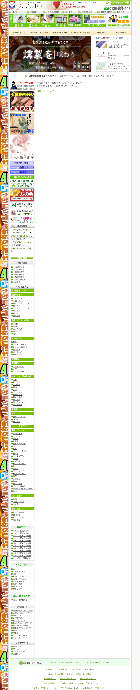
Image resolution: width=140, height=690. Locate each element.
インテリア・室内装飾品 (21, 376)
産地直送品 (17, 434)
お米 (15, 491)
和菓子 (15, 441)
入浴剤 (15, 504)
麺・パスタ (17, 484)
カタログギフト (52, 76)
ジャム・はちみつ (20, 486)
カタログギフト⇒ (19, 291)
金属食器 (16, 331)
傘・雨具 (16, 422)
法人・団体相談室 (20, 600)
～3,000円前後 (18, 274)
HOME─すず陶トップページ (17, 12)
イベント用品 (18, 512)
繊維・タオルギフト (68, 679)
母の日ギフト (18, 586)
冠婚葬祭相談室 (104, 12)
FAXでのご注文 (19, 621)
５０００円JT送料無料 (22, 551)
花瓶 (15, 380)
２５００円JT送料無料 (22, 538)
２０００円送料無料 (21, 533)
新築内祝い (89, 669)
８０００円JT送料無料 (22, 556)
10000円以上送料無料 (21, 558)
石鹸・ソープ (18, 502)
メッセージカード (20, 635)
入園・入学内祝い (20, 579)
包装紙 (15, 633)
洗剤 (15, 499)
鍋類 (15, 342)
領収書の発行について (22, 628)
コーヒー (16, 446)
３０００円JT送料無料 (22, 543)
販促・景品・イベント (89, 683)
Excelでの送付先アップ (22, 623)
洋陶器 (15, 326)
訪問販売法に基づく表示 (23, 611)
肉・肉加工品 (18, 456)
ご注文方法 (17, 618)
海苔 (15, 476)
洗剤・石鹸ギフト (69, 683)
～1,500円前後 (18, 270)
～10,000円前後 (19, 280)
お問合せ (122, 12)
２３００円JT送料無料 (22, 536)
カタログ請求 (87, 12)
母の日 (51, 674)
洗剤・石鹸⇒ (17, 496)
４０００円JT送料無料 (22, 548)
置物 (15, 387)
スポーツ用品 (18, 367)
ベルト (15, 419)
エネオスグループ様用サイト (94, 688)
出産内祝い (50, 669)
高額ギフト (17, 282)
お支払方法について (21, 613)
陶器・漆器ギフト (108, 76)
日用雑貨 (16, 515)
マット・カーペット (21, 308)
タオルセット (18, 298)
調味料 (15, 469)
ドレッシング (18, 471)
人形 (15, 390)
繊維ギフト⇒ (17, 295)
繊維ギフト (64, 76)
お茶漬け (16, 479)
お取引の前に (52, 12)
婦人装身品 (17, 397)
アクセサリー (18, 371)
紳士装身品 (17, 395)
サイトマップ (96, 2)
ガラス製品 (17, 329)
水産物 (15, 459)
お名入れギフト (19, 444)
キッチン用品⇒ (18, 338)
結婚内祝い (63, 669)
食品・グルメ (93, 76)
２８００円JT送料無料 (22, 541)
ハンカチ (16, 313)
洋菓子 (15, 439)
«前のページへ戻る (46, 91)
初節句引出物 (18, 576)
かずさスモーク (19, 464)
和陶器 (15, 324)
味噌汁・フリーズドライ (23, 489)
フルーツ (16, 436)
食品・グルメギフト (88, 679)
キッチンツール (19, 344)
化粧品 (15, 369)
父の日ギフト (18, 589)
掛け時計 (16, 400)
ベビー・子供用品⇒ (20, 426)
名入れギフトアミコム (63, 688)
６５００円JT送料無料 (22, 553)
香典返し (89, 674)
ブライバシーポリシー (22, 649)
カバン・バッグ (19, 417)
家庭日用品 (17, 354)
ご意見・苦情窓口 (20, 651)
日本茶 (15, 454)
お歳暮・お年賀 (19, 571)
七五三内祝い (18, 581)
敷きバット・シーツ (21, 303)
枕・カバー (17, 306)
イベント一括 (18, 517)
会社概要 (34, 12)
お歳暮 (78, 674)
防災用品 (16, 520)
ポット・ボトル (19, 352)
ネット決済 (69, 12)
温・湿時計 (17, 405)
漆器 (15, 334)
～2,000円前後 (18, 272)
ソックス (16, 311)
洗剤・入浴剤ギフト (79, 76)
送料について (18, 615)
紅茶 (15, 449)
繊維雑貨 (16, 316)
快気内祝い (76, 669)
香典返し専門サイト (42, 688)
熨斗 (15, 630)
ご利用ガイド (81, 2)
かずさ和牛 (17, 461)
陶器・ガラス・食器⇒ (20, 320)
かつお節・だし (19, 474)
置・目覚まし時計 (20, 402)
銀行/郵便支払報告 (20, 625)
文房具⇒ (15, 409)
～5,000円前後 (18, 277)
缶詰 (15, 481)
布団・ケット (18, 301)
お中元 (15, 569)
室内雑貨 (16, 385)
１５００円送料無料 (21, 531)
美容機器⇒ (16, 363)
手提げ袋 (16, 638)
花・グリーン (18, 382)
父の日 (60, 674)
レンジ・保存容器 (20, 347)
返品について (18, 646)
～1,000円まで (18, 267)
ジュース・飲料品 (20, 451)
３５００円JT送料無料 (22, 546)
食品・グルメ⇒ (18, 430)
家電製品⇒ (16, 359)
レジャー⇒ (16, 413)
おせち (15, 574)
